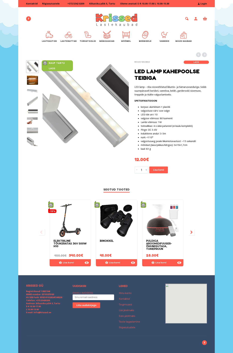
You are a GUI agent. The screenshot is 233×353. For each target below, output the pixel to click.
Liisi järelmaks (126, 310)
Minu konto (125, 293)
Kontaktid (32, 3)
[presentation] (48, 104)
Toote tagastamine (129, 321)
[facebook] (28, 18)
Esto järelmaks (127, 316)
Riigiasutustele (51, 3)
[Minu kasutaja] (195, 18)
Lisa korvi (158, 169)
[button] (186, 18)
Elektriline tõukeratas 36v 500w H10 (70, 243)
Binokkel (107, 240)
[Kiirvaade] (87, 262)
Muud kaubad (142, 62)
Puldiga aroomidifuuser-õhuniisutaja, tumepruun (159, 244)
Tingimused (125, 304)
